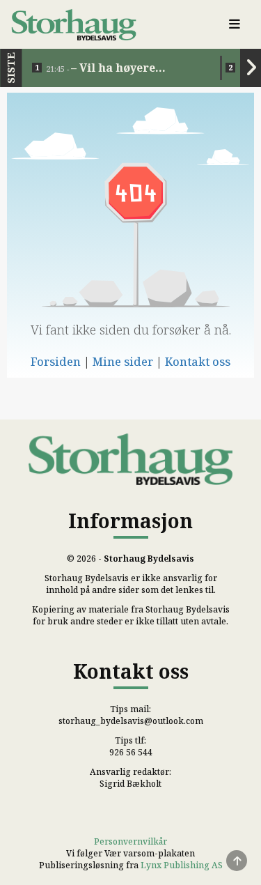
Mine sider (123, 361)
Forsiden (56, 361)
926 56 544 (130, 752)
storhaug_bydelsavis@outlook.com (130, 721)
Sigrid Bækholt (130, 784)
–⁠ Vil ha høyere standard (100, 68)
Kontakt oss (197, 361)
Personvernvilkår (130, 841)
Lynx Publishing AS (182, 865)
